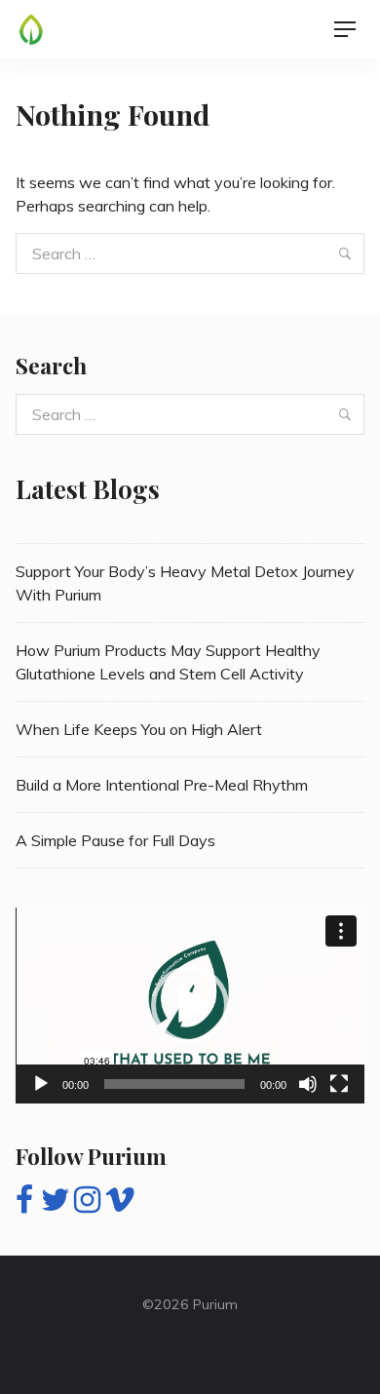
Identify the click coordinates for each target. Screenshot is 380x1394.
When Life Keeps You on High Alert (139, 729)
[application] (190, 1006)
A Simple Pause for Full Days (115, 840)
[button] (190, 1005)
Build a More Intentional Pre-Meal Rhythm (162, 784)
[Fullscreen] (339, 1084)
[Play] (41, 1084)
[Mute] (308, 1084)
